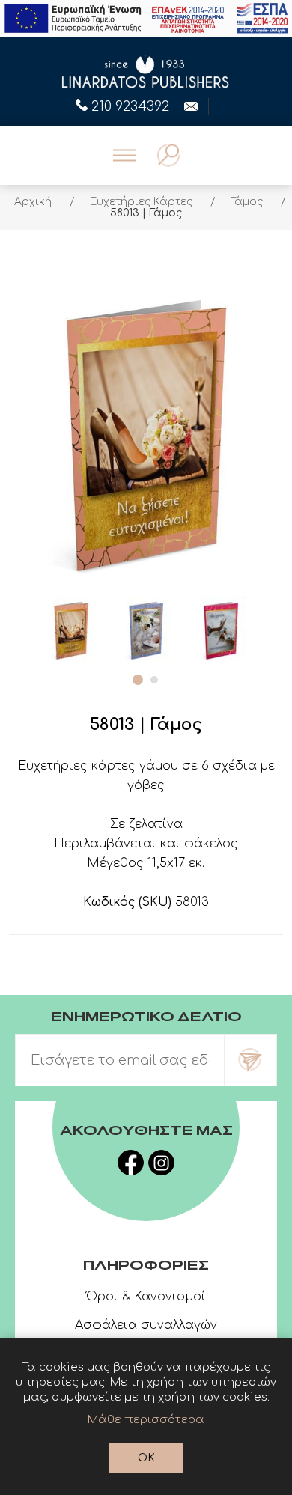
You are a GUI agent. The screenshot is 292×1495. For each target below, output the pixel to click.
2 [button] (154, 680)
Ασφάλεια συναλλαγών (146, 1325)
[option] (71, 629)
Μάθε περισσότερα (146, 1419)
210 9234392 (130, 105)
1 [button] (138, 680)
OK (146, 1458)
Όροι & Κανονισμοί (146, 1296)
